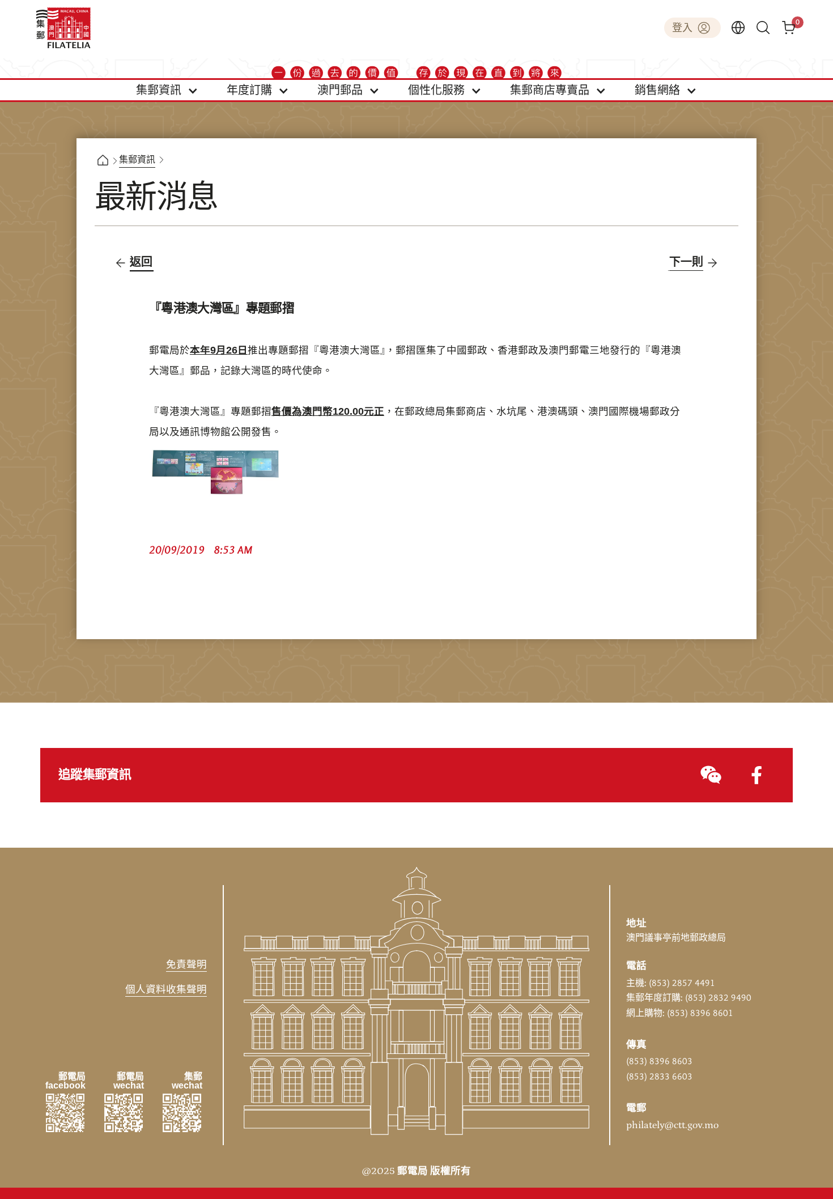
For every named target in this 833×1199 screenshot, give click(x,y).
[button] (167, 90)
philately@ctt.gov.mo (672, 1125)
